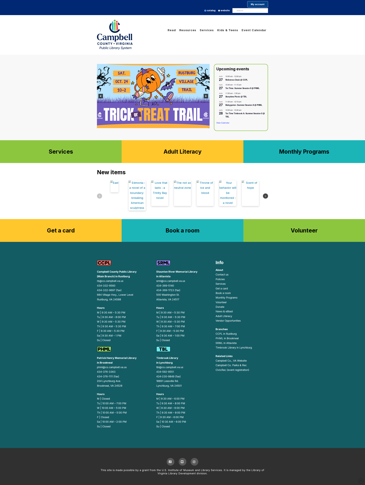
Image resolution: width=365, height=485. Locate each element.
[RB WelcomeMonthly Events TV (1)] (153, 96)
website (225, 10)
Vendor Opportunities (228, 320)
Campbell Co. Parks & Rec (231, 365)
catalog (210, 10)
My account (257, 4)
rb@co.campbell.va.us (110, 280)
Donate (220, 306)
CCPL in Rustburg (226, 333)
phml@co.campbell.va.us (112, 367)
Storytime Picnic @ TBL (236, 96)
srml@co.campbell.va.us (170, 280)
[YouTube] (182, 462)
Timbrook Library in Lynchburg (234, 347)
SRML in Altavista (226, 343)
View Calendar (222, 122)
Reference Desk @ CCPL (236, 79)
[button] (100, 96)
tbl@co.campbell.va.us (169, 367)
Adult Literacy (224, 316)
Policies (220, 279)
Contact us (222, 274)
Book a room (223, 293)
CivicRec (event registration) (232, 369)
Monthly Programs (226, 297)
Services (221, 283)
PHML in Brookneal (227, 338)
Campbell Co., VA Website (231, 360)
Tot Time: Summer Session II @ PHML (242, 88)
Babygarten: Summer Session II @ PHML (243, 104)
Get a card (222, 288)
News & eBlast (224, 311)
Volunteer (221, 302)
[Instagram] (194, 462)
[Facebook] (170, 462)
